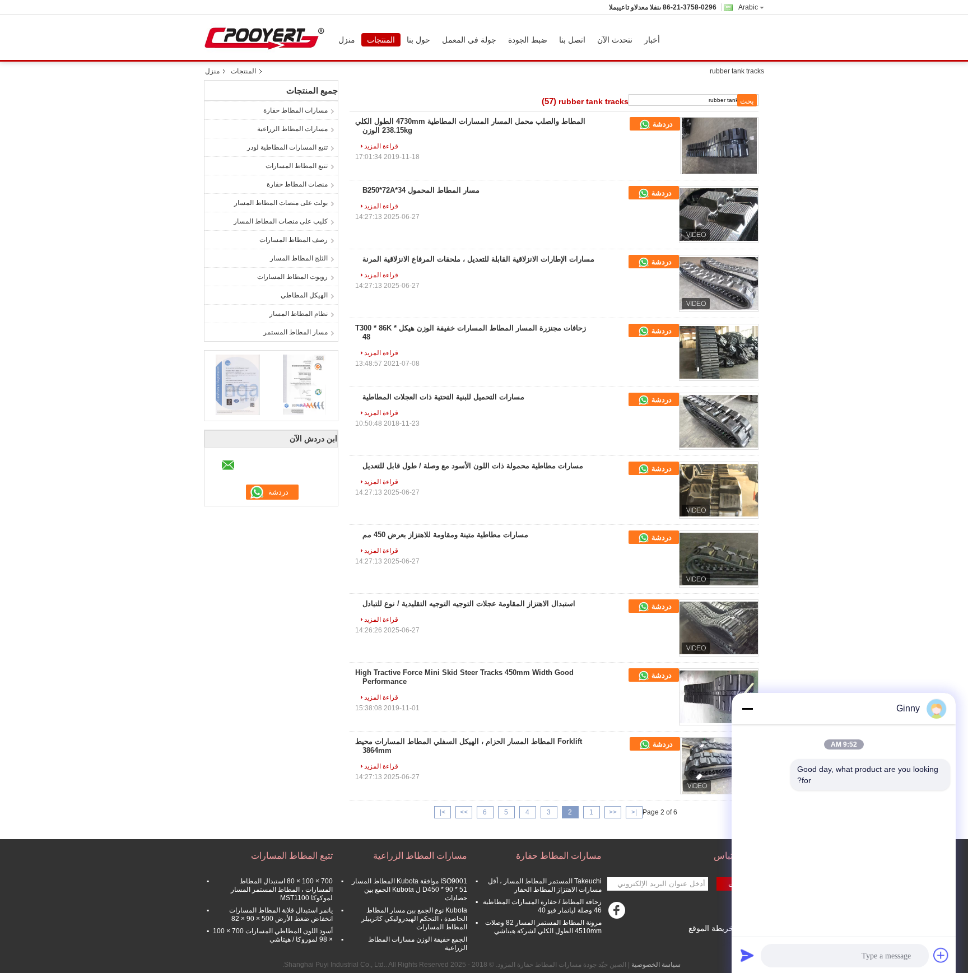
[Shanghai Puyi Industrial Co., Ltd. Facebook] (618, 913)
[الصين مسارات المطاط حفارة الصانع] (267, 37)
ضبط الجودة (527, 39)
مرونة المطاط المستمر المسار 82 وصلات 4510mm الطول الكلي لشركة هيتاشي (543, 927)
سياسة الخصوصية (656, 965)
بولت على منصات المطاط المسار (281, 203)
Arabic (748, 7)
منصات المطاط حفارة (297, 184)
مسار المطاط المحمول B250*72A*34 (421, 190)
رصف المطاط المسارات (293, 240)
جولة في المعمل (469, 39)
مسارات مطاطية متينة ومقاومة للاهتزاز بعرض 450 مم (445, 534)
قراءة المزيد (381, 146)
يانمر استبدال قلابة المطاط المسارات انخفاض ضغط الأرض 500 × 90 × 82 (281, 914)
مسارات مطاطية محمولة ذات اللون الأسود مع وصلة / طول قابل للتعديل (472, 466)
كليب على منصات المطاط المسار (281, 221)
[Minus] (747, 708)
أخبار (652, 39)
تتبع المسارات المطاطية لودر (287, 147)
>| (442, 812)
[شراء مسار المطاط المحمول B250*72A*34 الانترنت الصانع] (718, 214)
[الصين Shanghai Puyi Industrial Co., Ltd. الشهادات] (237, 384)
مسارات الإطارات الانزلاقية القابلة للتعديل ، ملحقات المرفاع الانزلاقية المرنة (478, 259)
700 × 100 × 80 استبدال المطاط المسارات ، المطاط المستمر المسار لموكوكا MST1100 (282, 889)
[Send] (747, 955)
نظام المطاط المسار (298, 314)
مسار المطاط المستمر (295, 332)
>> (464, 812)
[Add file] (941, 955)
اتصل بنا (572, 39)
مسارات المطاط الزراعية (292, 129)
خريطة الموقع (711, 928)
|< (634, 812)
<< (613, 812)
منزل (346, 39)
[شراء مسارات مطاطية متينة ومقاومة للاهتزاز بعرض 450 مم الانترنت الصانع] (718, 559)
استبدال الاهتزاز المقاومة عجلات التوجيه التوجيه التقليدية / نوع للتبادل (468, 603)
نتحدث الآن (614, 40)
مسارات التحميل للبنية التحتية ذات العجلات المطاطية (443, 397)
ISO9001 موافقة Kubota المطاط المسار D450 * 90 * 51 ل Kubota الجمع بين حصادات (409, 889)
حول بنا (418, 39)
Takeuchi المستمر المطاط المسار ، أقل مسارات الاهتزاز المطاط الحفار (545, 885)
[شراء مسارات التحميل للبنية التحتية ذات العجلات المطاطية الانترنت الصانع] (718, 421)
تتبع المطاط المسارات (297, 166)
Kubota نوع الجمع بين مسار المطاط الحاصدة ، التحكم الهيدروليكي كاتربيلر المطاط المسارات (414, 918)
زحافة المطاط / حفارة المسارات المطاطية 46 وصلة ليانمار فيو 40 (542, 906)
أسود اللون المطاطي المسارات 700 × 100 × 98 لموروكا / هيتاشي (273, 935)
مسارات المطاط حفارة (295, 110)
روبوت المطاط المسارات (292, 277)
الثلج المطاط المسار (299, 258)
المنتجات (381, 39)
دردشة (661, 124)
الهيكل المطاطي (304, 295)
